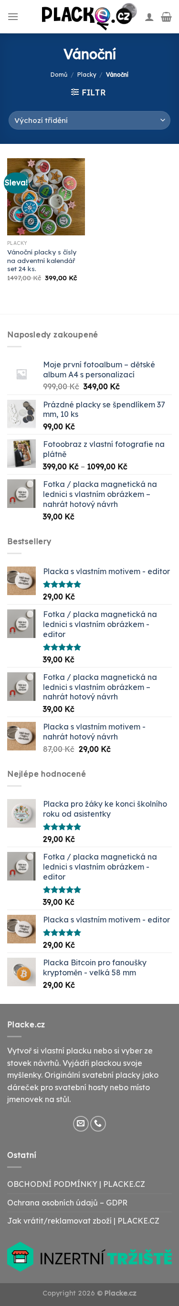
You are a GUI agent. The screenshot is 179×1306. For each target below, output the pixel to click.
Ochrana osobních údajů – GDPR (67, 1202)
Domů (59, 74)
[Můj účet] (149, 16)
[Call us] (98, 1124)
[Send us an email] (81, 1124)
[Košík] (166, 16)
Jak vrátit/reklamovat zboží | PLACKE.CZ (83, 1220)
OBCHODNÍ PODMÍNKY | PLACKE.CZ (76, 1184)
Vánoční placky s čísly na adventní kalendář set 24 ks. (41, 260)
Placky (86, 74)
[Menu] (13, 16)
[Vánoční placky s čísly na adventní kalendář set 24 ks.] (46, 197)
